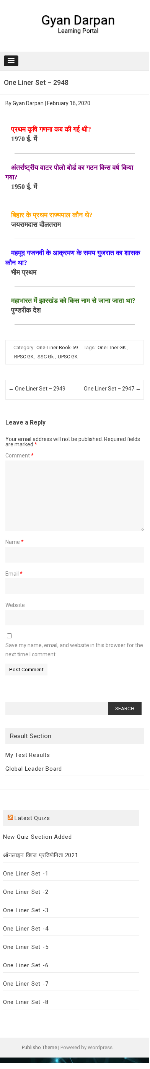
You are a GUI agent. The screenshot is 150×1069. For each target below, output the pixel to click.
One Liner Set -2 (26, 891)
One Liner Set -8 (26, 1002)
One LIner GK (112, 347)
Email (14, 574)
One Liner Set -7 (26, 983)
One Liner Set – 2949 (36, 389)
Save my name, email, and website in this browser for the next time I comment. (74, 649)
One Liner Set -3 (26, 910)
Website (15, 605)
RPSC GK (24, 357)
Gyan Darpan (78, 20)
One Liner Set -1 (26, 873)
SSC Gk (46, 357)
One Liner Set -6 (26, 965)
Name (14, 542)
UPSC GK (68, 357)
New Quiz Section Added (37, 836)
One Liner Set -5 (26, 947)
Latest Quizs (32, 818)
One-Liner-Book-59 (57, 347)
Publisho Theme (39, 1047)
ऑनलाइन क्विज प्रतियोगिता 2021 (40, 855)
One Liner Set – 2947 (112, 389)
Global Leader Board (33, 768)
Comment (19, 455)
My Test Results (27, 755)
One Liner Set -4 (26, 928)
